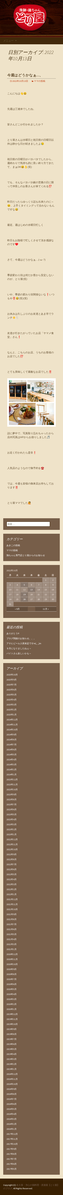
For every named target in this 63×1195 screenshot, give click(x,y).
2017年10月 (12, 1143)
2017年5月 (11, 1168)
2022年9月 (11, 854)
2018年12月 (12, 1074)
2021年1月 (11, 949)
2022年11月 (12, 844)
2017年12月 (12, 1134)
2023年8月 (11, 799)
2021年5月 (11, 934)
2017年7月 (11, 1158)
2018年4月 (11, 1114)
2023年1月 (11, 834)
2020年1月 (11, 1009)
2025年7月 (11, 684)
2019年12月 (12, 1014)
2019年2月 (11, 1064)
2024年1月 (11, 774)
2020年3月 (11, 999)
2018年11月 (12, 1079)
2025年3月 (11, 704)
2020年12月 (12, 954)
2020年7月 (11, 979)
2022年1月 (11, 894)
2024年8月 (11, 739)
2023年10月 (12, 789)
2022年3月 (11, 884)
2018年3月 (11, 1119)
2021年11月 (12, 904)
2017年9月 (11, 1148)
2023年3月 (11, 824)
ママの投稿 (39, 81)
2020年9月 (11, 969)
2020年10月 (12, 964)
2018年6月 (11, 1104)
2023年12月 (12, 779)
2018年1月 (11, 1129)
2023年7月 (11, 804)
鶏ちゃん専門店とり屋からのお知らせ (25, 555)
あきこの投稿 (13, 545)
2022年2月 (11, 889)
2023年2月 (11, 829)
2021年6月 (11, 929)
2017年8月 (11, 1153)
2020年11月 (12, 959)
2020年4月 (11, 994)
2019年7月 (11, 1039)
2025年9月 (11, 679)
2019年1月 (11, 1069)
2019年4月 (11, 1054)
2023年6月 (11, 809)
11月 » (46, 608)
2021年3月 (11, 944)
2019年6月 (11, 1044)
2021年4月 (11, 939)
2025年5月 (11, 694)
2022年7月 (11, 864)
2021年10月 (12, 909)
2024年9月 (11, 734)
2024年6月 (11, 749)
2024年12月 (12, 719)
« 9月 (17, 608)
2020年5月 (11, 989)
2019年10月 (12, 1024)
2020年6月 (11, 984)
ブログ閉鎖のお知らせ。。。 (21, 638)
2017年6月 (11, 1163)
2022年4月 (11, 879)
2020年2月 (11, 1004)
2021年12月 (12, 899)
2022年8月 (11, 859)
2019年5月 (11, 1049)
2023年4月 (11, 819)
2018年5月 (11, 1109)
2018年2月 (11, 1124)
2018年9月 (11, 1089)
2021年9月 (11, 914)
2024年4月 (11, 759)
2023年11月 (12, 784)
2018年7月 (11, 1099)
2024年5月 (11, 754)
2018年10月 (12, 1084)
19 (24, 594)
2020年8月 (11, 974)
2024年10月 (12, 729)
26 (24, 599)
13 (31, 589)
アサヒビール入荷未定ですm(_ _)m (23, 643)
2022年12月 (12, 839)
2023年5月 (11, 814)
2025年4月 (11, 699)
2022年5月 (11, 874)
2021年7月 (11, 924)
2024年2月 (11, 769)
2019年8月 (11, 1034)
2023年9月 (11, 794)
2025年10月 (12, 674)
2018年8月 (11, 1094)
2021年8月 (11, 919)
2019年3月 (11, 1059)
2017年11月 (12, 1139)
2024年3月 (11, 764)
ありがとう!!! (12, 633)
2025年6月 (11, 689)
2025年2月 (11, 709)
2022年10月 (12, 849)
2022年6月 (11, 869)
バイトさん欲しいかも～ (18, 653)
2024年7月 (11, 744)
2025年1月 (11, 714)
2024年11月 (12, 724)
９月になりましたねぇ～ (18, 648)
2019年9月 (11, 1029)
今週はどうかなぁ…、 (25, 75)
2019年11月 (12, 1019)
